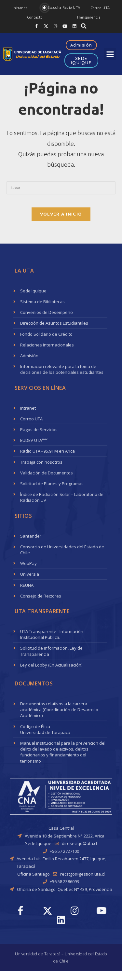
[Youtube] (65, 26)
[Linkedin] (74, 26)
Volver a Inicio (61, 214)
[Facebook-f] (36, 26)
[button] (20, 8)
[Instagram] (55, 26)
